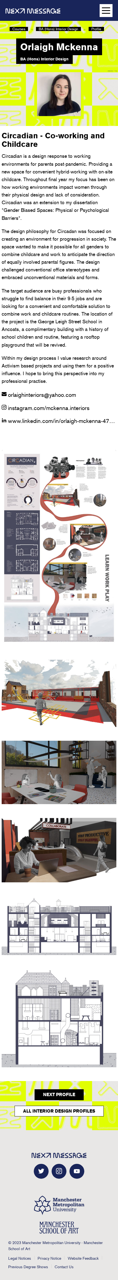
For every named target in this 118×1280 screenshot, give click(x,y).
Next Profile (59, 1094)
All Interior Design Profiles (59, 1111)
